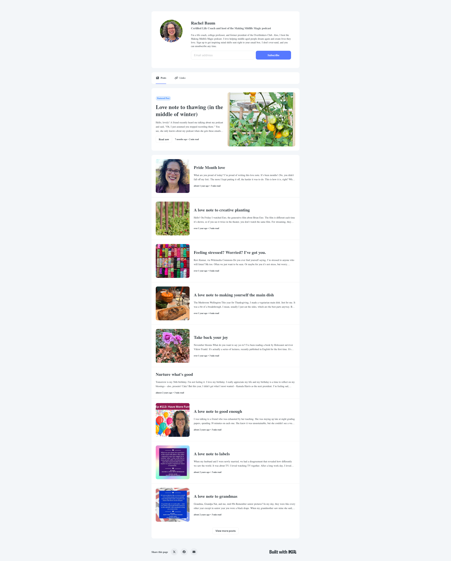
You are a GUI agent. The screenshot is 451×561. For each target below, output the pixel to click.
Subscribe (273, 55)
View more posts (225, 530)
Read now (164, 139)
